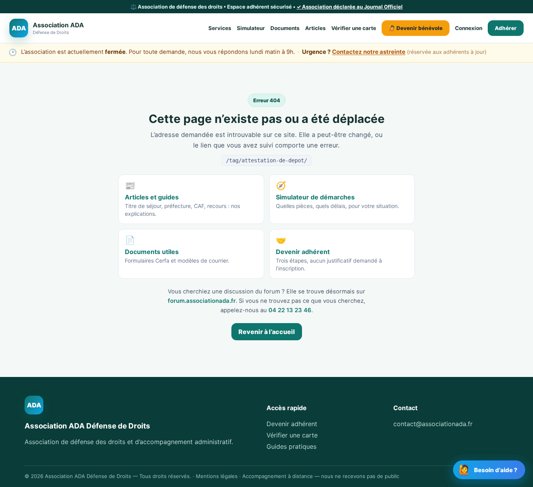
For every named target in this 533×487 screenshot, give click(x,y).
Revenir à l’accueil (266, 332)
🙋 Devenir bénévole (415, 28)
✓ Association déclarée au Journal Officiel (350, 7)
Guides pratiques (291, 446)
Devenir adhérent (291, 424)
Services (219, 28)
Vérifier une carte (353, 28)
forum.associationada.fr (202, 300)
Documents (285, 28)
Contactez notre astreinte (368, 51)
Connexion (468, 28)
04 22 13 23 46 (289, 310)
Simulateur (251, 28)
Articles (315, 28)
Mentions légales (217, 476)
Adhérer (506, 28)
